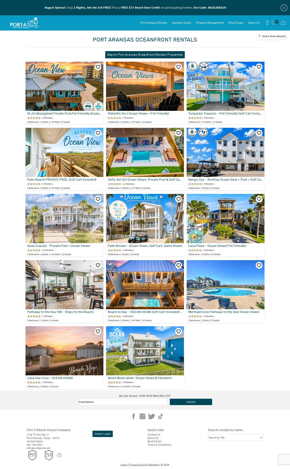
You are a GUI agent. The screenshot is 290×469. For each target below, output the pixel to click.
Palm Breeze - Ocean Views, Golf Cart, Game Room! (145, 246)
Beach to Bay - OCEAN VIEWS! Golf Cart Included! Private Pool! (145, 312)
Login (123, 464)
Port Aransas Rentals (153, 22)
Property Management (210, 22)
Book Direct (154, 441)
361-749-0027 (35, 444)
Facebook (133, 416)
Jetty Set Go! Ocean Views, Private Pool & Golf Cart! (145, 179)
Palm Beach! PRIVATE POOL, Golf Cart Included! (61, 179)
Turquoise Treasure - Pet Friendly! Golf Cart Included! (225, 113)
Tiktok (160, 416)
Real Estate (236, 22)
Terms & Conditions (159, 444)
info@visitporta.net (38, 448)
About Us (254, 22)
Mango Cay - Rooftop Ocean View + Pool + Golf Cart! (225, 179)
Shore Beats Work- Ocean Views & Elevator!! (140, 378)
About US (153, 438)
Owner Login (102, 434)
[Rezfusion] (59, 455)
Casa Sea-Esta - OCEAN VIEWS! (50, 378)
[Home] (25, 22)
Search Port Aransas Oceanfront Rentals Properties (145, 55)
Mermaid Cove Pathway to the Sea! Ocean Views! (223, 312)
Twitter (151, 416)
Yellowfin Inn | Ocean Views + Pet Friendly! (138, 113)
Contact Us (154, 434)
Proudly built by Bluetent (144, 464)
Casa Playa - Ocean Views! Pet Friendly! (217, 246)
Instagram (142, 416)
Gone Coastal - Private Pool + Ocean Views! (58, 246)
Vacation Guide (181, 22)
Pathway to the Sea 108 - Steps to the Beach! (60, 312)
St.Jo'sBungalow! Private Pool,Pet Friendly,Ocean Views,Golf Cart (64, 113)
